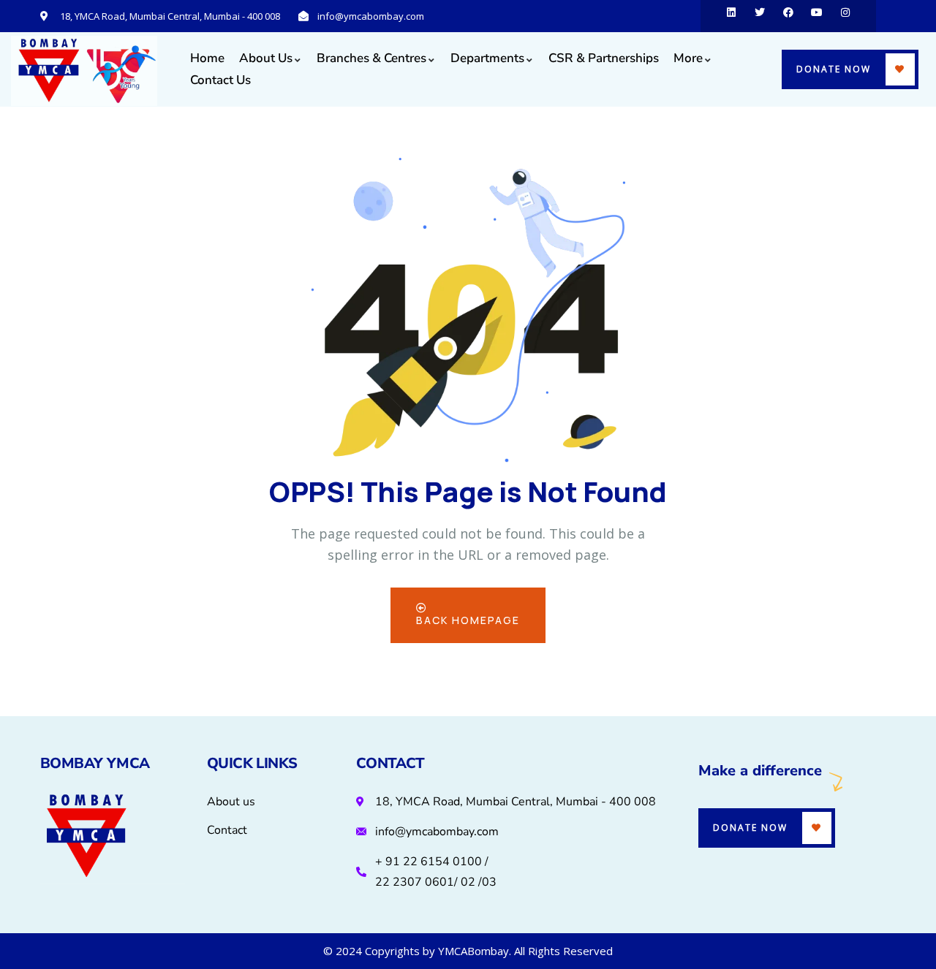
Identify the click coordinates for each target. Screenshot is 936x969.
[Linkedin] (731, 16)
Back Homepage (468, 620)
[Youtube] (817, 16)
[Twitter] (760, 16)
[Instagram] (845, 16)
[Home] (84, 71)
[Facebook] (788, 16)
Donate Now (833, 69)
